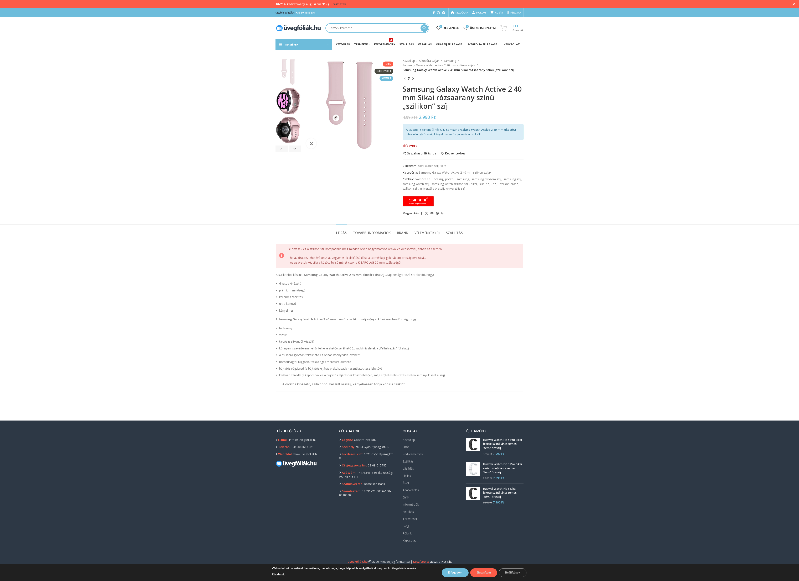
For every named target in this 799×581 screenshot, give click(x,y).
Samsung (450, 61)
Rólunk (407, 533)
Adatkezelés (411, 490)
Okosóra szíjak (429, 61)
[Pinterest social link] (443, 13)
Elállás (407, 476)
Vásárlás (408, 468)
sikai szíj (484, 184)
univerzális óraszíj (432, 188)
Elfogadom (455, 573)
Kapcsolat (409, 540)
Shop (406, 447)
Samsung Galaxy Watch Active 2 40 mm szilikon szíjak (439, 65)
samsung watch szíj (416, 184)
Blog (406, 526)
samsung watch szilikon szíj (450, 184)
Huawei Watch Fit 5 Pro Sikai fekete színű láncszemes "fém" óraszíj (502, 444)
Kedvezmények (413, 454)
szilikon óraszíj (509, 184)
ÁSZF (406, 483)
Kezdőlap (409, 61)
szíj (495, 184)
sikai (474, 184)
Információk (411, 504)
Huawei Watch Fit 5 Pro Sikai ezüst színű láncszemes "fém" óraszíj (502, 468)
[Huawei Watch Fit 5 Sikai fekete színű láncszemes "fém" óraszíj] (473, 496)
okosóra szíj (423, 179)
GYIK (406, 497)
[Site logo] (298, 28)
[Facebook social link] (434, 13)
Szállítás (408, 461)
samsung (463, 179)
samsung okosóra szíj (486, 179)
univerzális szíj (455, 188)
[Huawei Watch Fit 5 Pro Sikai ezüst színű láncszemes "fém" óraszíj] (473, 471)
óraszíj (438, 179)
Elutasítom (483, 573)
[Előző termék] (405, 78)
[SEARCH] (424, 28)
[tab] (341, 231)
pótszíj (449, 179)
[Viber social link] (442, 213)
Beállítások (512, 573)
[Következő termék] (413, 78)
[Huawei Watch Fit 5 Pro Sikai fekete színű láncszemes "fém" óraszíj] (473, 447)
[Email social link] (432, 213)
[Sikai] (418, 201)
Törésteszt (410, 519)
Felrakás (408, 512)
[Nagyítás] (311, 143)
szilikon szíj (410, 188)
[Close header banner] (794, 4)
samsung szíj (512, 179)
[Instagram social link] (438, 13)
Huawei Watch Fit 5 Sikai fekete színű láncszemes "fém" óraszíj (500, 493)
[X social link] (426, 213)
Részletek (278, 574)
